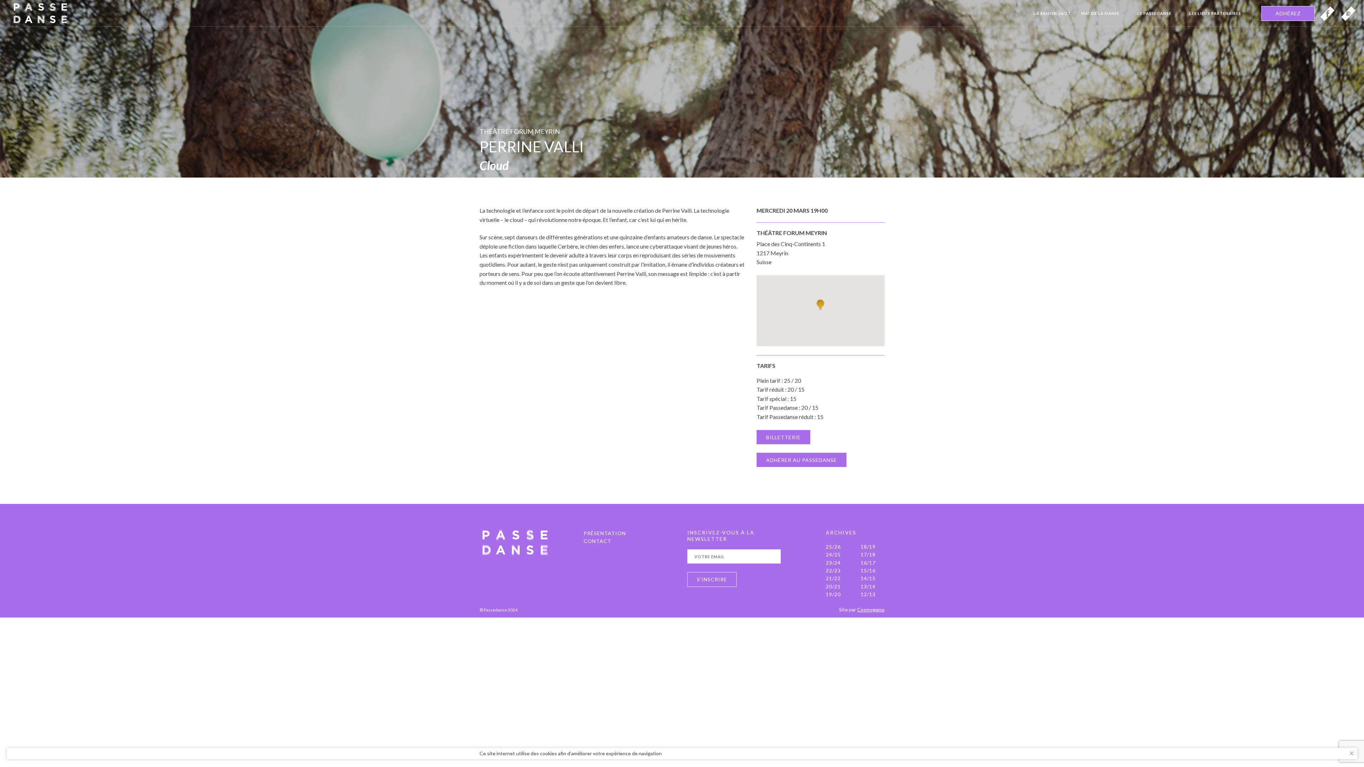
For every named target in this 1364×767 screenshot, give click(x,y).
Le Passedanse (1154, 13)
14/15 (868, 578)
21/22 (833, 578)
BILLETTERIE (783, 437)
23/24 (833, 563)
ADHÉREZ (1288, 13)
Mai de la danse (1100, 13)
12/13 (868, 594)
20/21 (833, 586)
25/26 (833, 547)
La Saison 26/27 (1052, 13)
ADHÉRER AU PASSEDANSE (801, 460)
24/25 (833, 554)
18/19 (868, 547)
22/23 (833, 570)
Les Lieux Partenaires (1215, 13)
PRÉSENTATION (605, 533)
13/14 (868, 586)
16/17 (868, 563)
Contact (597, 541)
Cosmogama (870, 609)
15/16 (868, 570)
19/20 (833, 594)
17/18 (868, 554)
